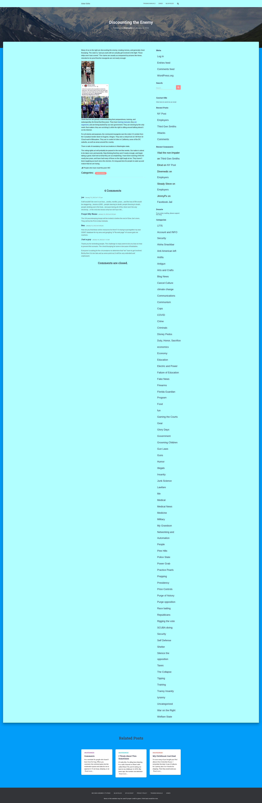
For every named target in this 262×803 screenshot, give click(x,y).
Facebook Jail (164, 202)
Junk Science (164, 480)
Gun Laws (162, 448)
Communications (166, 295)
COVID (161, 315)
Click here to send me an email (166, 102)
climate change (165, 289)
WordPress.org (165, 75)
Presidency (163, 582)
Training (161, 684)
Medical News (164, 506)
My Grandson (164, 525)
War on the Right (166, 710)
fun (159, 410)
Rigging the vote (166, 621)
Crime (160, 321)
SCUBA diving (164, 627)
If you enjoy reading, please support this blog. (167, 213)
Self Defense (164, 640)
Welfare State (164, 716)
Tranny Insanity (165, 691)
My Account (129, 793)
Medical (161, 500)
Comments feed (165, 69)
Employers (163, 120)
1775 (160, 225)
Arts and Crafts (165, 270)
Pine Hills (162, 550)
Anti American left (166, 251)
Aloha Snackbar (165, 244)
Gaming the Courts (167, 416)
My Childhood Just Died (164, 756)
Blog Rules (170, 3)
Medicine (162, 512)
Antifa (160, 257)
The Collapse (164, 671)
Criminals (162, 327)
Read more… (89, 771)
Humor (160, 461)
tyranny (161, 697)
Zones (161, 3)
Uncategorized (100, 173)
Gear (160, 423)
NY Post (161, 113)
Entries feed (163, 62)
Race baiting (164, 608)
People (161, 544)
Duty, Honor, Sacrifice (169, 340)
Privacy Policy (142, 793)
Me (159, 493)
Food (160, 404)
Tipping (161, 678)
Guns (160, 455)
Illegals (161, 468)
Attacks (161, 133)
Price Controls (164, 589)
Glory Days (163, 429)
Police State (163, 557)
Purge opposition (166, 602)
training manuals (124, 122)
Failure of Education (168, 372)
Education (162, 359)
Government (164, 436)
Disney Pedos (164, 334)
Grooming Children (167, 442)
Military (161, 519)
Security (161, 634)
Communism (164, 302)
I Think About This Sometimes (127, 757)
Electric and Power (167, 366)
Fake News (163, 379)
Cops (160, 308)
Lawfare (161, 487)
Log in (160, 56)
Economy (162, 353)
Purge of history (165, 595)
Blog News (163, 276)
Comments (163, 139)
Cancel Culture (165, 283)
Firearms (162, 385)
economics (163, 347)
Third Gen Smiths (166, 126)
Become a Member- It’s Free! (101, 793)
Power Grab (163, 563)
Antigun (161, 263)
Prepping (162, 576)
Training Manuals (149, 3)
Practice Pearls (165, 570)
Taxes (160, 665)
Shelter (161, 646)
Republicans (163, 614)
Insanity (161, 474)
